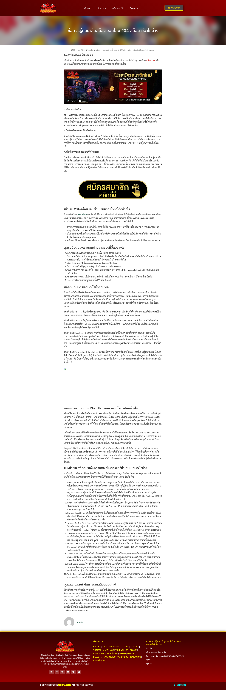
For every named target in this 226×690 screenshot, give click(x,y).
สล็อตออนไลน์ (101, 50)
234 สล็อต (124, 50)
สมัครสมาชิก (118, 8)
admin (90, 50)
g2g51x (133, 650)
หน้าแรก (87, 8)
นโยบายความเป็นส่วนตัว (156, 652)
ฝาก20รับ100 (99, 653)
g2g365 (125, 646)
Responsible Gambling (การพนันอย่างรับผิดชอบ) (165, 656)
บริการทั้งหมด (112, 50)
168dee (122, 653)
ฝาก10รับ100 (114, 646)
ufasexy (134, 646)
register (149, 663)
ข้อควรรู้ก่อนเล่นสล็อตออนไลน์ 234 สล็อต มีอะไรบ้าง (113, 30)
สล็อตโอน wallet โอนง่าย (145, 50)
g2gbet (97, 646)
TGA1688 (97, 650)
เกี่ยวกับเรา (150, 648)
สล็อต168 (131, 50)
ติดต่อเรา (134, 8)
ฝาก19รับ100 (98, 660)
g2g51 (104, 646)
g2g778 (130, 653)
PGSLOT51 (97, 656)
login (148, 659)
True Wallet (121, 650)
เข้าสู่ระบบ (101, 8)
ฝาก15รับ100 (108, 650)
